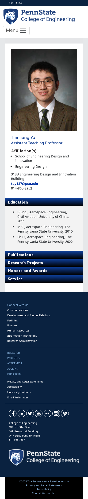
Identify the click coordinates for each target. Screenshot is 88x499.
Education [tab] (18, 202)
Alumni (12, 368)
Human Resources (18, 330)
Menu (12, 30)
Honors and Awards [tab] (27, 270)
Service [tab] (15, 278)
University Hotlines (19, 392)
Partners (13, 358)
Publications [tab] (21, 254)
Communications (17, 310)
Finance (12, 325)
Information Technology (22, 335)
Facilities (12, 320)
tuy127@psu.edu (24, 183)
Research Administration (22, 340)
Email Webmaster (17, 397)
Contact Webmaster (44, 493)
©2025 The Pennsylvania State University (44, 481)
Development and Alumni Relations (28, 315)
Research (13, 352)
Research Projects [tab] (25, 262)
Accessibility (14, 386)
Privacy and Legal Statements (25, 381)
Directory (14, 374)
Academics (14, 363)
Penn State (15, 2)
